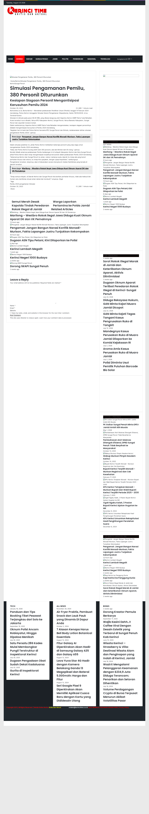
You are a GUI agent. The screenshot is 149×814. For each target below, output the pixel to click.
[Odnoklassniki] (13, 191)
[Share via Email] (16, 191)
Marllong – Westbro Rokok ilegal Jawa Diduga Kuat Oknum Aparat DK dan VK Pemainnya (50, 217)
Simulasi (32, 184)
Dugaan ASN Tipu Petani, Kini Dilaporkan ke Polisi (43, 240)
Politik (65, 59)
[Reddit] (12, 191)
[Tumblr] (11, 191)
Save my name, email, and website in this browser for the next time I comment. (41, 313)
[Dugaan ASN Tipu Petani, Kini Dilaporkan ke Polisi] (28, 237)
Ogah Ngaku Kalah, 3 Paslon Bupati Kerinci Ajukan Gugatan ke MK (120, 505)
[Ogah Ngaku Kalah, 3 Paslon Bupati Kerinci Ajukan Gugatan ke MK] (121, 500)
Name (12, 306)
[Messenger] (14, 191)
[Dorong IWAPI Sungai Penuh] (21, 263)
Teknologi (105, 59)
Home (12, 81)
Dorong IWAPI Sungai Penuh (29, 266)
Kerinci (19, 59)
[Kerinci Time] (27, 11)
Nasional (92, 59)
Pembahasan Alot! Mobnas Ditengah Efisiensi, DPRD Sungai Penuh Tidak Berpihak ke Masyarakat (119, 444)
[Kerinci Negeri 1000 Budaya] (21, 254)
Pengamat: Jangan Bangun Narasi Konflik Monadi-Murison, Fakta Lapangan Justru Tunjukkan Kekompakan (49, 229)
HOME (10, 59)
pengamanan (24, 184)
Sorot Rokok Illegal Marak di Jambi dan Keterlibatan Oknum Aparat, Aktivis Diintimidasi (120, 591)
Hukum (29, 59)
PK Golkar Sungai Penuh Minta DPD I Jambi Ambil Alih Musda (121, 426)
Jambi (55, 59)
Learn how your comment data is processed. (55, 318)
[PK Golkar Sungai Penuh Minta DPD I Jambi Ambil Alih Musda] (121, 422)
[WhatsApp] (15, 191)
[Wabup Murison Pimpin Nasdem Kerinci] (118, 453)
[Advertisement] (74, 38)
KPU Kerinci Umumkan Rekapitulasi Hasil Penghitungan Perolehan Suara (121, 521)
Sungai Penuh (42, 59)
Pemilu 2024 (14, 184)
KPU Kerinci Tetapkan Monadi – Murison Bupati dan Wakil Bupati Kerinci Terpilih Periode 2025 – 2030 (121, 490)
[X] (10, 191)
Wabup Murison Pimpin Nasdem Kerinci (119, 457)
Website (13, 310)
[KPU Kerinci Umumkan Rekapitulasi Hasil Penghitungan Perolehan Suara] (121, 516)
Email (12, 308)
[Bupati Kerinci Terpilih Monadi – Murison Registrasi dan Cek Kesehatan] (121, 466)
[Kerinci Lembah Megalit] (19, 246)
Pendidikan (78, 59)
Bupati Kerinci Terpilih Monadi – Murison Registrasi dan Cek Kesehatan (119, 471)
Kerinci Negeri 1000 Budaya (28, 257)
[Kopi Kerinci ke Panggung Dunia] (115, 575)
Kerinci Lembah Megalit (26, 249)
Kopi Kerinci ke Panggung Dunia (119, 577)
